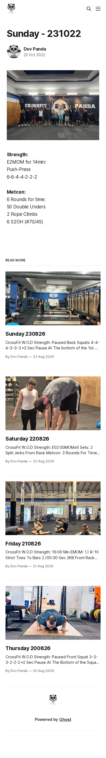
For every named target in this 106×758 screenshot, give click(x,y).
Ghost (65, 719)
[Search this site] (89, 8)
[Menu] (98, 8)
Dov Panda (35, 49)
